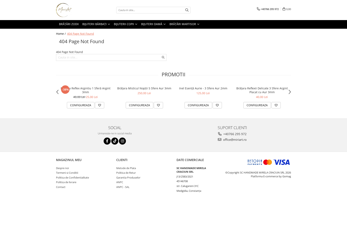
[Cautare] (187, 10)
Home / (61, 34)
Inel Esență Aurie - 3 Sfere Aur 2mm (203, 88)
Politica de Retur (126, 172)
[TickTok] (114, 141)
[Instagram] (122, 141)
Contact (60, 187)
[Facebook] (107, 141)
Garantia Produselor (128, 177)
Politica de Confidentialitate (72, 177)
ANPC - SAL (123, 187)
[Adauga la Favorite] (99, 105)
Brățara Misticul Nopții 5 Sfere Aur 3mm (144, 88)
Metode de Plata (126, 168)
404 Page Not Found (80, 34)
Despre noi (62, 168)
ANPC (119, 182)
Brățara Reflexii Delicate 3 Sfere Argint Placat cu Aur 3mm (262, 90)
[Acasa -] (76, 10)
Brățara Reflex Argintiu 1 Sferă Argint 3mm (85, 90)
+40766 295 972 (234, 134)
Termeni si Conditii (67, 172)
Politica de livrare (66, 182)
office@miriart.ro (234, 140)
